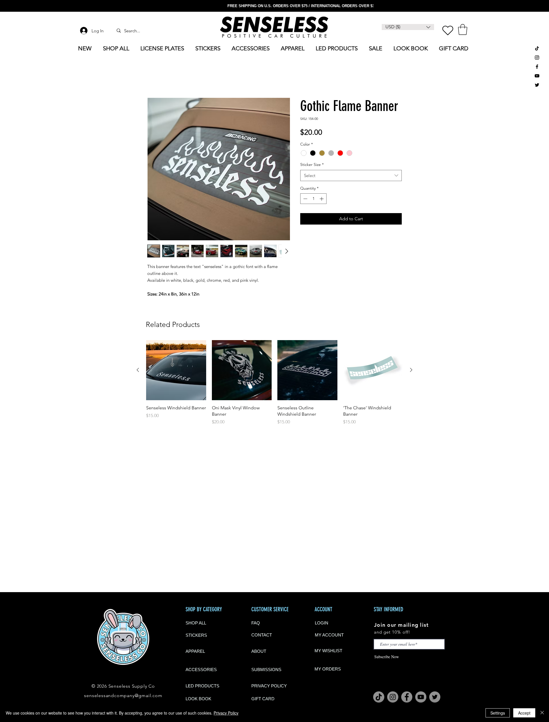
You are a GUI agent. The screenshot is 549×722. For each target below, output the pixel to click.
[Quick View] (176, 370)
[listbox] (408, 27)
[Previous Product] (137, 369)
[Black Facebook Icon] (537, 67)
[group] (274, 383)
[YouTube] (537, 76)
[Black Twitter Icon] (537, 85)
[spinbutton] (313, 199)
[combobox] (351, 175)
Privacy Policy (226, 713)
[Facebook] (406, 697)
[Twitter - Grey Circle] (434, 697)
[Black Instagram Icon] (537, 57)
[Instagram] (392, 697)
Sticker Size (312, 164)
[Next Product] (411, 369)
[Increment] (322, 199)
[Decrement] (304, 199)
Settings (497, 713)
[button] (462, 29)
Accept (524, 713)
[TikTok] (537, 48)
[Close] (542, 712)
